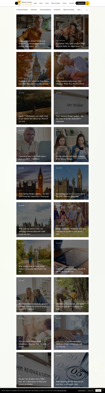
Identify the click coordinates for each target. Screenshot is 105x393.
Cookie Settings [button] (82, 390)
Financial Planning (60, 40)
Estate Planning (60, 78)
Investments (57, 9)
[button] (86, 10)
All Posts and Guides (22, 9)
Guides (20, 113)
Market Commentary (68, 9)
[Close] (103, 390)
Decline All (90, 390)
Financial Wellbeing (45, 9)
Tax (19, 37)
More (78, 9)
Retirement (34, 9)
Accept (98, 390)
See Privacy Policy (61, 390)
